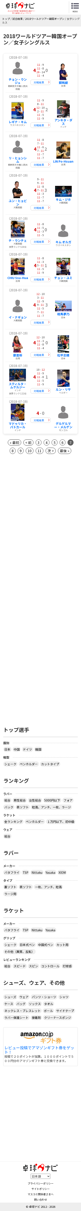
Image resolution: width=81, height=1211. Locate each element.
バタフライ (11, 872)
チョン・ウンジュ (18, 81)
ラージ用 (10, 894)
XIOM (62, 872)
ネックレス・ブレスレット (22, 1011)
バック (8, 807)
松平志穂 (63, 355)
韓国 (38, 749)
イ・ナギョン (18, 317)
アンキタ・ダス (63, 121)
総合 (7, 800)
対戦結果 (39, 82)
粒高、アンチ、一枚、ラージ (51, 807)
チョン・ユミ (63, 278)
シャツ (63, 997)
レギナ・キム (18, 122)
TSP (25, 872)
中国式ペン (45, 945)
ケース (8, 1004)
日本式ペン (27, 945)
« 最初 (14, 442)
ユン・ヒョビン (18, 202)
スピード (20, 966)
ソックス (35, 1004)
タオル (48, 1004)
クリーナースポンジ (57, 1017)
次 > (51, 450)
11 (39, 450)
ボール (48, 1011)
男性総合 (20, 800)
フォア (68, 800)
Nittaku (37, 872)
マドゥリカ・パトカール (18, 425)
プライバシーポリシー (41, 1183)
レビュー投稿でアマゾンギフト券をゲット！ (39, 1050)
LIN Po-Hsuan (63, 161)
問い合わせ (40, 1199)
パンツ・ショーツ (44, 997)
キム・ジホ (63, 199)
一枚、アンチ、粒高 (48, 887)
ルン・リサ (63, 389)
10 (30, 450)
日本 (7, 749)
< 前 (28, 442)
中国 (17, 749)
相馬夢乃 (63, 314)
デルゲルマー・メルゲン (63, 425)
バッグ (20, 1004)
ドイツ (27, 749)
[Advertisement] (40, 507)
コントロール (50, 966)
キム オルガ (63, 242)
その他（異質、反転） (19, 951)
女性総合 (35, 800)
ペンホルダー (29, 764)
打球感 (67, 966)
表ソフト (23, 807)
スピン (33, 966)
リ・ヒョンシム (18, 159)
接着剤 (36, 1017)
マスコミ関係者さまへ (41, 1194)
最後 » (64, 450)
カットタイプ (50, 764)
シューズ (10, 997)
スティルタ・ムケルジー (18, 385)
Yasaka (50, 872)
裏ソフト (10, 887)
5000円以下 (52, 800)
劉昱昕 (17, 355)
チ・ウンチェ (18, 240)
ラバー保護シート (16, 1017)
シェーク (10, 764)
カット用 (62, 945)
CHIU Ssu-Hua (17, 278)
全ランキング (13, 821)
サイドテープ (65, 1011)
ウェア (24, 997)
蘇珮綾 (63, 82)
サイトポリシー (41, 1189)
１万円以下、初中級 (60, 821)
